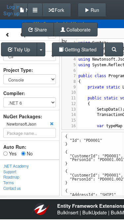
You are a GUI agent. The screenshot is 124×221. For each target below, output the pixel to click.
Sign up (11, 13)
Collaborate (78, 29)
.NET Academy (16, 166)
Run (94, 10)
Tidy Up (21, 49)
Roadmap (11, 177)
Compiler (13, 93)
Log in (13, 6)
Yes (12, 153)
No (29, 153)
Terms (8, 182)
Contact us (12, 188)
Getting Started (80, 49)
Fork (58, 10)
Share (40, 29)
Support (9, 171)
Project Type (17, 70)
